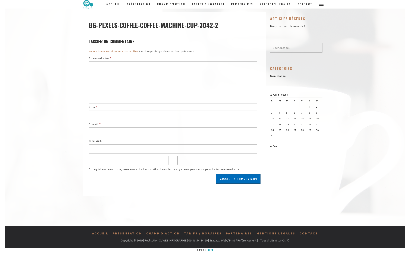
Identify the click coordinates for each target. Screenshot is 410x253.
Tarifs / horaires (208, 4)
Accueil (113, 4)
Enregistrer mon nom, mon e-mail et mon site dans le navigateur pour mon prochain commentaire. (165, 169)
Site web (95, 141)
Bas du (205, 250)
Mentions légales (275, 4)
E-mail (95, 124)
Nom (93, 107)
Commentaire (100, 58)
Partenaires (242, 4)
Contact (304, 4)
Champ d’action (171, 4)
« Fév (273, 146)
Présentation (138, 4)
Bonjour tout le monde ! (287, 26)
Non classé (278, 76)
